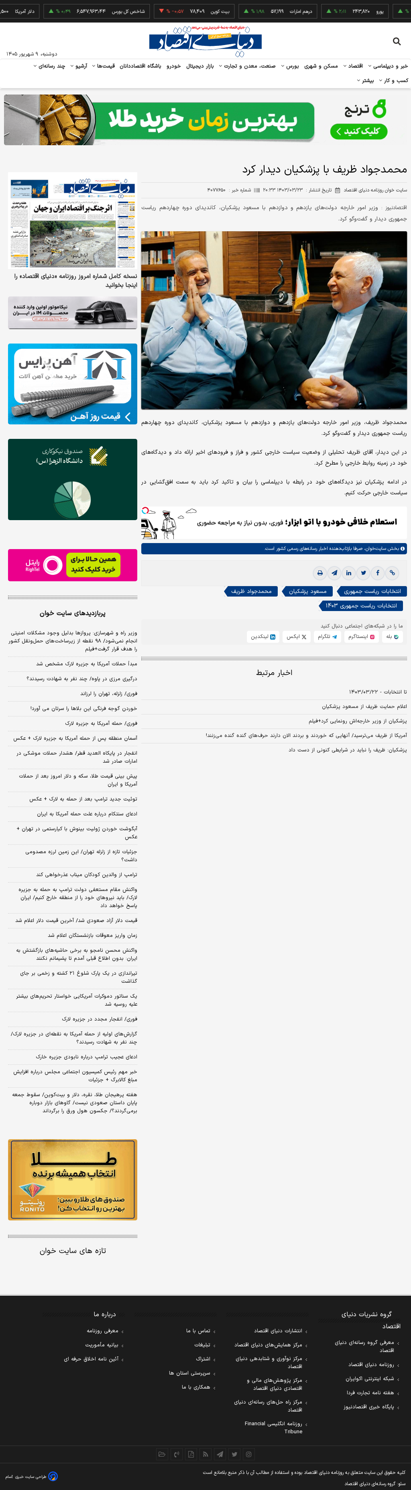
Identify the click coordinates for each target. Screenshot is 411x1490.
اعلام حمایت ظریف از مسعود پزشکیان (364, 707)
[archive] (162, 1454)
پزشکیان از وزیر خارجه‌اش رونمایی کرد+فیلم (358, 721)
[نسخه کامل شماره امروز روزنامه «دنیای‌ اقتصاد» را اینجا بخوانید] (72, 221)
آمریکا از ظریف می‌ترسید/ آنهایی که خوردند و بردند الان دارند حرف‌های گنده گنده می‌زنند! (306, 736)
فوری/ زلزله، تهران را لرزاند (108, 694)
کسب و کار (395, 81)
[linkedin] (348, 573)
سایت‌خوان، (374, 548)
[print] (319, 573)
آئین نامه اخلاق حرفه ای (91, 1359)
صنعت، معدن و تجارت (249, 66)
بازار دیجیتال (200, 66)
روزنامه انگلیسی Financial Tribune (273, 1428)
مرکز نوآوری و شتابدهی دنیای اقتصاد (269, 1363)
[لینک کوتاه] (392, 573)
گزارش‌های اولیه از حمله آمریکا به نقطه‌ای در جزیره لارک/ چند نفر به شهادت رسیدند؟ (74, 1038)
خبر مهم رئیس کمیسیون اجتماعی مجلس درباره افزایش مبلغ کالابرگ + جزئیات (75, 1076)
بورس (291, 66)
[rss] (205, 1454)
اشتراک (203, 1359)
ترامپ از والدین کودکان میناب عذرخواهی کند (86, 875)
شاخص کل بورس (101, 11)
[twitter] (363, 573)
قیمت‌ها (105, 66)
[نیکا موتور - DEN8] (72, 312)
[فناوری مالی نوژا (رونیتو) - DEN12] (72, 1179)
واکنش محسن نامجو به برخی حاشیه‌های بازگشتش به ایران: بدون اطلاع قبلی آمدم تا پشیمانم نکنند (76, 955)
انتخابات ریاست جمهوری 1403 (361, 606)
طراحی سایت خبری (30, 1477)
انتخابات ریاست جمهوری (372, 591)
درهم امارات (274, 11)
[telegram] (334, 573)
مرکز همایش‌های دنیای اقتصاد (268, 1345)
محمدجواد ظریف (251, 591)
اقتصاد (354, 66)
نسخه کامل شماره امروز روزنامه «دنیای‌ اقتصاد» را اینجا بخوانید (75, 281)
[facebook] (377, 573)
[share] (191, 1454)
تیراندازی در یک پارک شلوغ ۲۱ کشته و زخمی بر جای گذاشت (78, 977)
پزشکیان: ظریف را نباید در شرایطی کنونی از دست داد (348, 750)
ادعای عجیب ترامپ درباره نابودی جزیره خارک (86, 1057)
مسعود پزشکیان (308, 591)
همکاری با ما (196, 1387)
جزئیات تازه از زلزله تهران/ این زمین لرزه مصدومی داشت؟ (81, 856)
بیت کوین (193, 11)
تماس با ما (198, 1331)
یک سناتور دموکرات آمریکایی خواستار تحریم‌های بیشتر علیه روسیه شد (76, 1000)
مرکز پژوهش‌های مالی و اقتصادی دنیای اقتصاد (274, 1385)
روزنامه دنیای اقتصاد (371, 1365)
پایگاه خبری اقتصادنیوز (369, 1407)
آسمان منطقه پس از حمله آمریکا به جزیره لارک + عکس (75, 739)
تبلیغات (202, 1345)
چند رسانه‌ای (51, 66)
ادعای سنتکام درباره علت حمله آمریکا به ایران (87, 814)
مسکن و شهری (321, 66)
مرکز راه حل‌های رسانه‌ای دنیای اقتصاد (268, 1406)
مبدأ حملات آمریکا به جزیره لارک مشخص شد (86, 664)
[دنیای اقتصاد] (205, 41)
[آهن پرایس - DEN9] (72, 384)
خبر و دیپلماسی (390, 66)
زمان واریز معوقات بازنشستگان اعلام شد (92, 936)
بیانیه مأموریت (101, 1345)
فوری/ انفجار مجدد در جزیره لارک (99, 1019)
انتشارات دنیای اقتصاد (278, 1331)
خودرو (174, 66)
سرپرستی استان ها (189, 1373)
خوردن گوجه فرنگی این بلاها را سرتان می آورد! (84, 709)
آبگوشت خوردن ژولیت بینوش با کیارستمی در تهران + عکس (76, 833)
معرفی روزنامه (102, 1331)
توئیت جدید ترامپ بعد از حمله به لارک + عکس (83, 799)
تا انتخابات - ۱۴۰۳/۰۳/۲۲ (378, 692)
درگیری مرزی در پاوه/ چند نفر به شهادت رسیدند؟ (81, 679)
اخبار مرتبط (274, 673)
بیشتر (367, 81)
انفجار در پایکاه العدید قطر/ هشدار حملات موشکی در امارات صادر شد (76, 757)
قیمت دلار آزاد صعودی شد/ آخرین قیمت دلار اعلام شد (76, 921)
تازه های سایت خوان (73, 1251)
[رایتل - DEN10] (72, 565)
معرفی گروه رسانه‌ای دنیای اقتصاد (364, 1347)
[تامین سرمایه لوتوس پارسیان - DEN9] (72, 479)
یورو (352, 11)
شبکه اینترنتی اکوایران (370, 1379)
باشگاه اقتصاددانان (141, 66)
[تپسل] (145, 510)
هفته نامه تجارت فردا (370, 1393)
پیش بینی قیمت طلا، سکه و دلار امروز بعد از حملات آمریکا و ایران (78, 780)
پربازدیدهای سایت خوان (73, 613)
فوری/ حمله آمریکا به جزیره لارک (101, 724)
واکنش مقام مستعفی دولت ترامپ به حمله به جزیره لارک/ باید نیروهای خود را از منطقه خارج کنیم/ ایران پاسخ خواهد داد (77, 898)
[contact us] (177, 1454)
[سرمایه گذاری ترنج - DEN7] (205, 120)
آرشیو (80, 66)
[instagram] (249, 1454)
